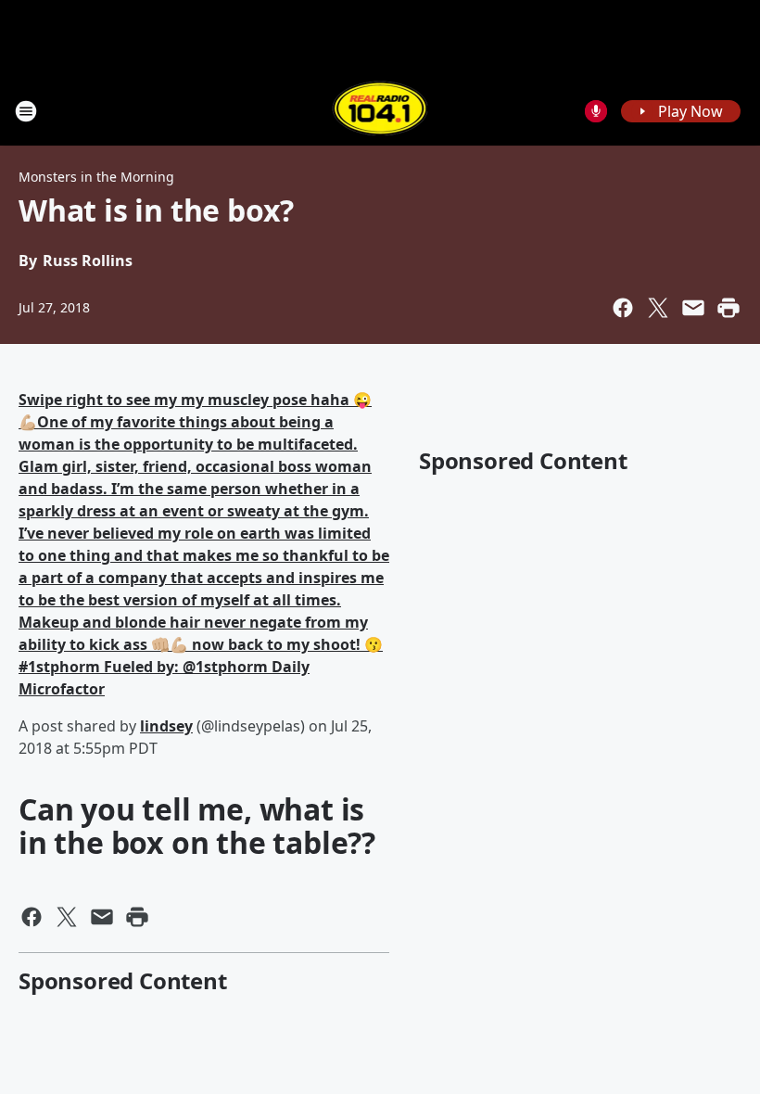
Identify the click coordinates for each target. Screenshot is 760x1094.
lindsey (166, 726)
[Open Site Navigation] (26, 111)
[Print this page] (728, 308)
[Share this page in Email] (693, 308)
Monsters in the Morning (96, 176)
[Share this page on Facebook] (623, 308)
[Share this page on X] (658, 308)
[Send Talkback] (596, 111)
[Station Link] (380, 111)
